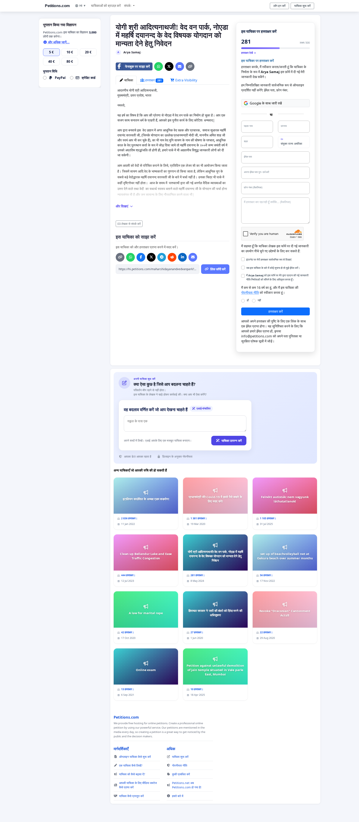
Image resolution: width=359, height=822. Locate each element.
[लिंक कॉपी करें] (190, 66)
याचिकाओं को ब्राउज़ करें (106, 5)
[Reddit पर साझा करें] (172, 257)
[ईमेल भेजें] (179, 66)
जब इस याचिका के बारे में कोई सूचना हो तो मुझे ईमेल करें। (273, 268)
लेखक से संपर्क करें (131, 224)
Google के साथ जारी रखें (266, 103)
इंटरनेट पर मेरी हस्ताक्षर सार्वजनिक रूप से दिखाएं (268, 259)
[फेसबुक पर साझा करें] (140, 257)
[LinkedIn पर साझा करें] (182, 257)
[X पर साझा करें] (169, 66)
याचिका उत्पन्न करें (231, 441)
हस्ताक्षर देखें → (248, 53)
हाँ (248, 300)
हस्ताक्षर (153, 80)
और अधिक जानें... (58, 42)
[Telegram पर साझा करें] (161, 257)
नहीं (259, 300)
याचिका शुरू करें (302, 5)
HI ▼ (82, 5)
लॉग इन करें (279, 5)
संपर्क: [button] (128, 5)
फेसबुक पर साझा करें (137, 66)
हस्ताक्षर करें (275, 311)
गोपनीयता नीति (250, 292)
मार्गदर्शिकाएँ (121, 748)
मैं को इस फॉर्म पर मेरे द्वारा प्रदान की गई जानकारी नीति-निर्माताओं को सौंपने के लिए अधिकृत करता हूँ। (277, 277)
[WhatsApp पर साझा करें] (158, 66)
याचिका (128, 80)
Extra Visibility (186, 80)
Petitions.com (57, 6)
